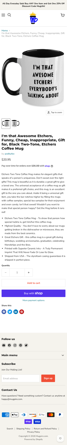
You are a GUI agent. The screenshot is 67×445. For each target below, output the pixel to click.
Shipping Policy (23, 428)
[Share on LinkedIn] (15, 311)
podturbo (9, 153)
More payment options (34, 300)
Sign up (48, 378)
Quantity (6, 265)
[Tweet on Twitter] (9, 311)
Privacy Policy (33, 432)
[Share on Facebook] (4, 311)
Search (10, 428)
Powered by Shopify (33, 439)
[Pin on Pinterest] (21, 311)
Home (5, 30)
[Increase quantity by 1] (29, 272)
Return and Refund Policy (45, 428)
